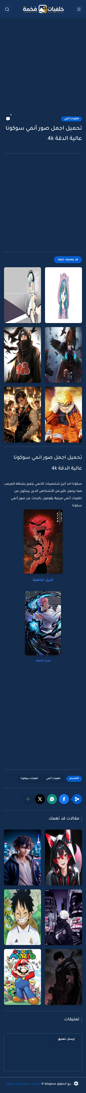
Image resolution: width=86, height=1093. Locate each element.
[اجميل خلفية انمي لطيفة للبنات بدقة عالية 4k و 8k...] (63, 295)
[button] (64, 799)
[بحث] (7, 9)
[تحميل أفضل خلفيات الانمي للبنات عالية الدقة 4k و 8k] (63, 355)
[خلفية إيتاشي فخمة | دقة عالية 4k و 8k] (22, 355)
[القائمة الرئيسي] (79, 9)
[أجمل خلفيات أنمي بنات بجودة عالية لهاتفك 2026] (63, 857)
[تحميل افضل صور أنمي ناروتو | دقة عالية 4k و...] (63, 415)
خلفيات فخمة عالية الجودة (23, 1084)
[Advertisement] (43, 70)
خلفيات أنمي (71, 118)
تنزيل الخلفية (43, 580)
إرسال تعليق (66, 1039)
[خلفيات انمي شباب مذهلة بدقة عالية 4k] (22, 857)
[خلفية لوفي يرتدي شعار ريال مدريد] (22, 917)
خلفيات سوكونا (29, 778)
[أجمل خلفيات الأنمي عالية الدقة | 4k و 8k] (22, 415)
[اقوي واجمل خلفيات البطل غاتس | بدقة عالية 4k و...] (63, 977)
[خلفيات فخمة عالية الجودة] (43, 9)
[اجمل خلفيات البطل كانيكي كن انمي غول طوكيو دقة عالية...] (63, 917)
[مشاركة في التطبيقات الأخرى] (28, 799)
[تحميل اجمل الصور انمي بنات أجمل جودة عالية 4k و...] (22, 295)
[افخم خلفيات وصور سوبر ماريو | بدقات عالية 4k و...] (22, 977)
